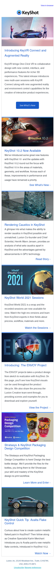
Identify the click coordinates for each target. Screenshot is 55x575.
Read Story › (43, 259)
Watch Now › (42, 553)
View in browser (47, 6)
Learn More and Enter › (36, 482)
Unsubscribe (19, 568)
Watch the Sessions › (37, 327)
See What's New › (39, 185)
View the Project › (39, 407)
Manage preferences (33, 568)
